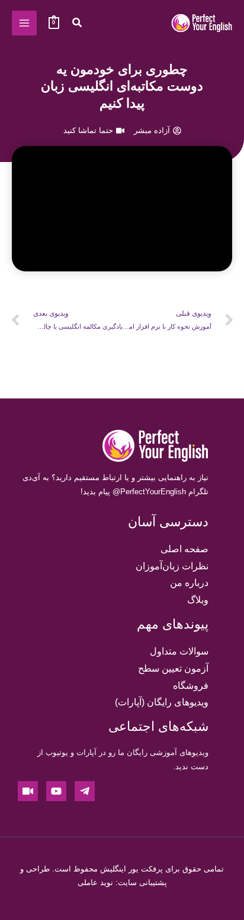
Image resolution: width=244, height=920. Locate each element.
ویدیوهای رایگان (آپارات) (161, 702)
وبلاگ (197, 600)
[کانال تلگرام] (85, 791)
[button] (76, 24)
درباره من (189, 583)
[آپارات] (28, 791)
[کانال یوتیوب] (56, 791)
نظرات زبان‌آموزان (172, 566)
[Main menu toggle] (24, 23)
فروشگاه (190, 686)
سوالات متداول (179, 651)
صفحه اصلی (184, 549)
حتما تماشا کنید (88, 130)
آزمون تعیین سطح (173, 668)
